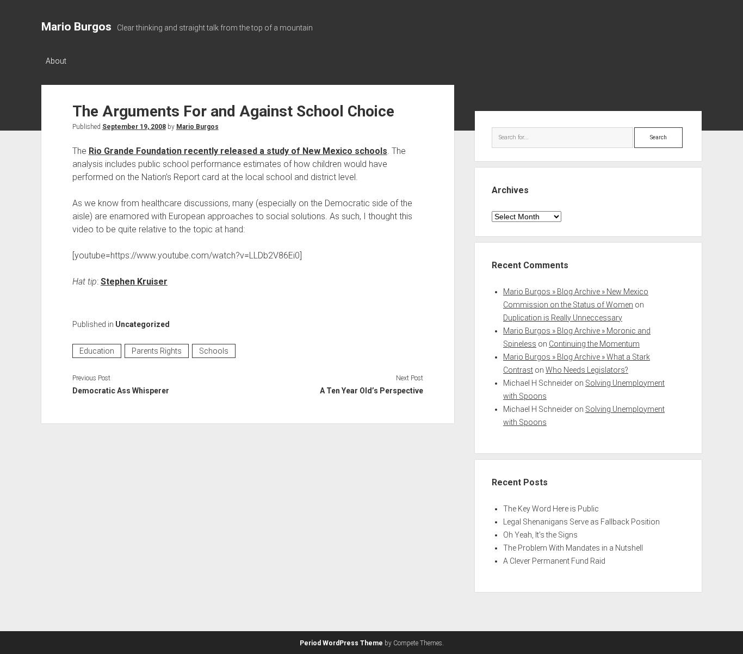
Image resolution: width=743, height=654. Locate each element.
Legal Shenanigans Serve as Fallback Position (581, 521)
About (56, 61)
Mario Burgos (76, 26)
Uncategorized (142, 324)
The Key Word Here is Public (551, 508)
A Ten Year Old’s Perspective (371, 390)
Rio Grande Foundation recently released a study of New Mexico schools (238, 151)
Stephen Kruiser (134, 281)
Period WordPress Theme (341, 643)
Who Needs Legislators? (587, 370)
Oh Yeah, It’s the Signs (540, 534)
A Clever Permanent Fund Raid (554, 561)
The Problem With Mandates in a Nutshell (573, 548)
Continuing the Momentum (594, 344)
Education (96, 351)
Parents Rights (157, 351)
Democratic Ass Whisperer (120, 390)
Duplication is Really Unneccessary (562, 317)
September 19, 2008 (134, 127)
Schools (213, 351)
